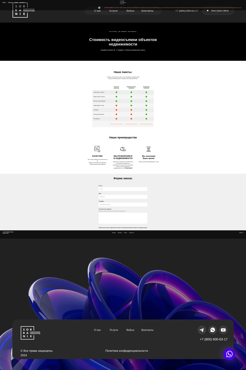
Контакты (22, 2)
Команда (10, 2)
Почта (100, 185)
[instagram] (99, 8)
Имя (100, 193)
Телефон (101, 201)
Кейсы (4, 2)
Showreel (120, 232)
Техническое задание (105, 209)
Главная (114, 232)
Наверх (241, 232)
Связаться (131, 232)
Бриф (16, 2)
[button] (220, 10)
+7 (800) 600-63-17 (214, 339)
